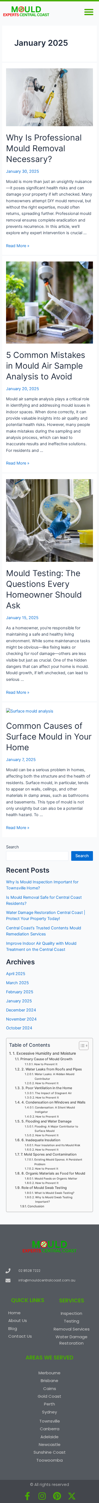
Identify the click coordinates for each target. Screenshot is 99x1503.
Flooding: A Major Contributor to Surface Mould (56, 1128)
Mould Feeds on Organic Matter (56, 1178)
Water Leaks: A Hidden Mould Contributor (54, 1076)
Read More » (17, 245)
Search (12, 846)
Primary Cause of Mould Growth (46, 1059)
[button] (88, 11)
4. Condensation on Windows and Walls (53, 1102)
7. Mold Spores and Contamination (48, 1154)
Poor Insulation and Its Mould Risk (57, 1145)
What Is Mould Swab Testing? (54, 1192)
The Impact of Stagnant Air (53, 1093)
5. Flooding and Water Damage (46, 1121)
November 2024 (21, 1019)
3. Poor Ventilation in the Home (46, 1088)
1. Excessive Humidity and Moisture (44, 1053)
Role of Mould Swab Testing (44, 1188)
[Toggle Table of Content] (81, 1045)
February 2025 (19, 991)
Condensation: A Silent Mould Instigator (55, 1109)
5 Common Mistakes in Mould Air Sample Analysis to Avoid (45, 365)
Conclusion (36, 1206)
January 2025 (19, 1001)
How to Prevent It (45, 1064)
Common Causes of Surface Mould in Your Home (49, 736)
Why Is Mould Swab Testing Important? (53, 1199)
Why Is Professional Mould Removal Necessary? (44, 148)
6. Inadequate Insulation (40, 1140)
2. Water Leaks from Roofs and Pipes (51, 1069)
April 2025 (15, 973)
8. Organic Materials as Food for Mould (53, 1173)
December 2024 (21, 1010)
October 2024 (19, 1028)
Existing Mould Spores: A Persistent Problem (58, 1161)
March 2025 (17, 982)
